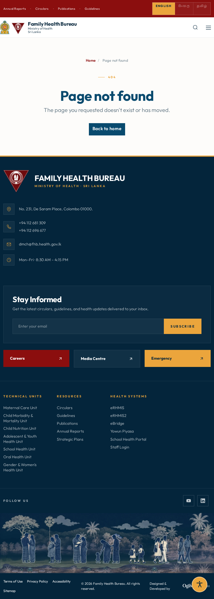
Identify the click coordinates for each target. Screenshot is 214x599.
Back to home (107, 128)
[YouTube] (188, 500)
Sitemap (9, 591)
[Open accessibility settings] (199, 584)
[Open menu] (208, 27)
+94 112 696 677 (32, 230)
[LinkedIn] (202, 500)
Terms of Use (13, 581)
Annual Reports (14, 9)
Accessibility (61, 581)
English (163, 6)
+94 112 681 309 (32, 222)
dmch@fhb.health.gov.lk (40, 244)
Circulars (42, 9)
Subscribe (183, 326)
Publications (66, 9)
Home (91, 60)
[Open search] (195, 27)
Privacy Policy (37, 581)
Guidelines (92, 9)
